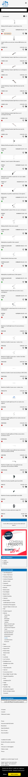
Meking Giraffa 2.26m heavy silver (9, 258)
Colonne (6, 622)
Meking (5, 563)
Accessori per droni (7, 672)
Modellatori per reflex (8, 663)
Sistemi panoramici (8, 634)
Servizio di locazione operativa (8, 742)
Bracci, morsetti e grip (9, 624)
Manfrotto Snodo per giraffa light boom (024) (11, 495)
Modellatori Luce (7, 661)
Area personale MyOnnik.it (7, 723)
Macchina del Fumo (8, 632)
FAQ (2, 744)
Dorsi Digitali (6, 591)
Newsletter (3, 725)
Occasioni (5, 693)
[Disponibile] (2, 152)
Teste (5, 629)
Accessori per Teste (9, 631)
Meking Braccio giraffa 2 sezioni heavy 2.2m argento (13, 193)
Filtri (4, 608)
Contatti (3, 712)
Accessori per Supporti (9, 627)
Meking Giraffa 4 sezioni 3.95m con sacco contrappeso (13, 209)
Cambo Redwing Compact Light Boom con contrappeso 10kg (14, 70)
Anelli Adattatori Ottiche (9, 602)
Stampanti (5, 583)
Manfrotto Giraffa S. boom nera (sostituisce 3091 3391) (14, 372)
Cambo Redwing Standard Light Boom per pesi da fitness (12, 129)
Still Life (5, 613)
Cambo (5, 560)
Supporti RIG (6, 648)
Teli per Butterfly (7, 667)
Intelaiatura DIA (7, 680)
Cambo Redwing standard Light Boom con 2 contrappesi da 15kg (11, 113)
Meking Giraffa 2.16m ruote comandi (9, 226)
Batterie (5, 587)
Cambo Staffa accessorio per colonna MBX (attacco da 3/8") (13, 43)
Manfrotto (5, 562)
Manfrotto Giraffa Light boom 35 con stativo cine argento (12, 402)
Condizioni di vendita (6, 739)
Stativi (5, 617)
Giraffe (6, 638)
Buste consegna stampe (9, 691)
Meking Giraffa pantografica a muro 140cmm (11, 145)
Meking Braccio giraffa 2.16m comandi (10, 242)
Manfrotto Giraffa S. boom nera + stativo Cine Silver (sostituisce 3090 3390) (13, 357)
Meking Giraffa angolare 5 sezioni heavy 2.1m (11, 26)
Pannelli (5, 665)
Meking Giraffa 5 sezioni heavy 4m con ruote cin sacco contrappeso (13, 309)
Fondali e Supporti (7, 611)
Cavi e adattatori (7, 585)
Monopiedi (6, 618)
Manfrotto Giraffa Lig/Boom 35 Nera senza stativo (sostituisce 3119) (12, 434)
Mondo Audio (6, 652)
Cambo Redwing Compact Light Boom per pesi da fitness (12, 86)
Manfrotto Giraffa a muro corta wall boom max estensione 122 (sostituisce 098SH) (11, 465)
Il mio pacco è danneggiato (7, 746)
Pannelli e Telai (6, 686)
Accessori (6, 641)
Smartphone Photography (9, 604)
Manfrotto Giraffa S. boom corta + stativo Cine (12, 387)
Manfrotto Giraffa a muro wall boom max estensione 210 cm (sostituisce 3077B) (13, 450)
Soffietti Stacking (7, 596)
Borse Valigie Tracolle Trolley (10, 674)
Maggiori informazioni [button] (18, 770)
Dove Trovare (4, 730)
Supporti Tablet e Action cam (10, 606)
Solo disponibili (6, 16)
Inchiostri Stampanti (8, 579)
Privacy (2, 751)
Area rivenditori (4, 732)
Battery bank (6, 589)
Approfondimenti (5, 728)
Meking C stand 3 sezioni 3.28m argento (10, 161)
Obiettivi (5, 598)
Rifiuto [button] (5, 774)
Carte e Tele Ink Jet (8, 574)
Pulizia (4, 682)
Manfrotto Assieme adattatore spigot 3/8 (11, 510)
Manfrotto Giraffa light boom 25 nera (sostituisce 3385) (12, 326)
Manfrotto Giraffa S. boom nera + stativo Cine (11, 342)
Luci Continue (6, 659)
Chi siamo (3, 709)
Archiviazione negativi (8, 689)
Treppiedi (6, 620)
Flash (4, 654)
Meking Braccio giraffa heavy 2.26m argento (11, 274)
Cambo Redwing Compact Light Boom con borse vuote (14, 57)
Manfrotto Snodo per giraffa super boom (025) (12, 480)
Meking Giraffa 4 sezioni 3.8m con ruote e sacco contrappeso (12, 291)
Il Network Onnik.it (5, 714)
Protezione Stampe (7, 576)
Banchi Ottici (6, 594)
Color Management (7, 572)
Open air (5, 669)
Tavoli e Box (7, 615)
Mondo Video (6, 650)
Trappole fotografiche (8, 676)
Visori (4, 678)
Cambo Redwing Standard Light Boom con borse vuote (14, 100)
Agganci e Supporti (8, 625)
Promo (2, 721)
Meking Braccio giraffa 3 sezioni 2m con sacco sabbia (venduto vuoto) (13, 177)
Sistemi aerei (7, 636)
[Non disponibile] (2, 33)
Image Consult (14, 759)
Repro (4, 644)
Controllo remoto (8, 639)
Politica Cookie (4, 749)
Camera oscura (6, 646)
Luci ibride (5, 657)
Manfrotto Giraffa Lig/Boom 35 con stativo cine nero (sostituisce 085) (13, 418)
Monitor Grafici (6, 581)
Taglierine (5, 684)
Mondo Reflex (6, 600)
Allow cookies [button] (14, 774)
